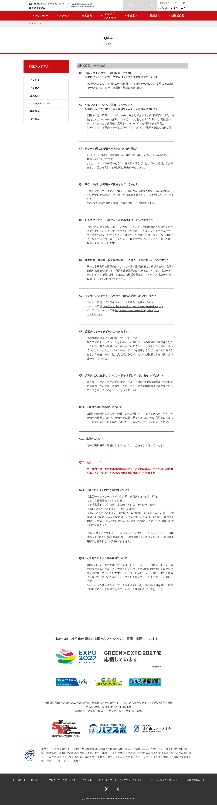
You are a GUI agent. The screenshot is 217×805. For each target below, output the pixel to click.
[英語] (165, 8)
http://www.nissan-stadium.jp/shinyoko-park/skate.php (133, 306)
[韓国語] (174, 8)
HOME (32, 24)
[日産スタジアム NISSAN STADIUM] (65, 5)
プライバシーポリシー (70, 761)
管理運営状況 (193, 780)
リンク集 (87, 780)
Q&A (19, 780)
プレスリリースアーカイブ (62, 780)
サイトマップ (105, 780)
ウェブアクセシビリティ (131, 780)
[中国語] (183, 8)
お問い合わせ (35, 780)
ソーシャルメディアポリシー (165, 780)
